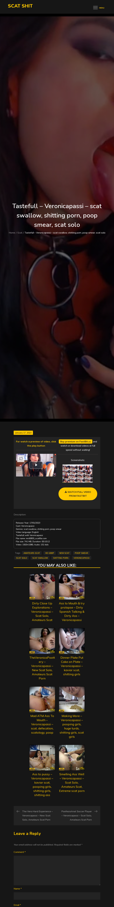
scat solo (21, 557)
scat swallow (40, 557)
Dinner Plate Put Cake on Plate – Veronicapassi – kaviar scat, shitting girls (71, 666)
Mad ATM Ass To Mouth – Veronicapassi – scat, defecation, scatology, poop (42, 724)
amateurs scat (32, 552)
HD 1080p (49, 552)
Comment (20, 851)
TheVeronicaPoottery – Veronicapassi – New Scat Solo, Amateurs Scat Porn (42, 668)
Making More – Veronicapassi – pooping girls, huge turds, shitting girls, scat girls (72, 726)
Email (17, 904)
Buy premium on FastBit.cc (75, 441)
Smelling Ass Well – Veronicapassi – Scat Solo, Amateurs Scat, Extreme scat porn (72, 782)
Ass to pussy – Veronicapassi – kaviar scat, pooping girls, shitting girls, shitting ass (42, 784)
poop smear (81, 552)
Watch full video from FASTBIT (79, 493)
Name (18, 888)
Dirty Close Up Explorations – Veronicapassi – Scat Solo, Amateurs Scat (42, 611)
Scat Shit (20, 6)
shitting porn (60, 557)
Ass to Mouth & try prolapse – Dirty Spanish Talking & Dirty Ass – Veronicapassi (72, 611)
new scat (64, 552)
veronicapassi (82, 557)
